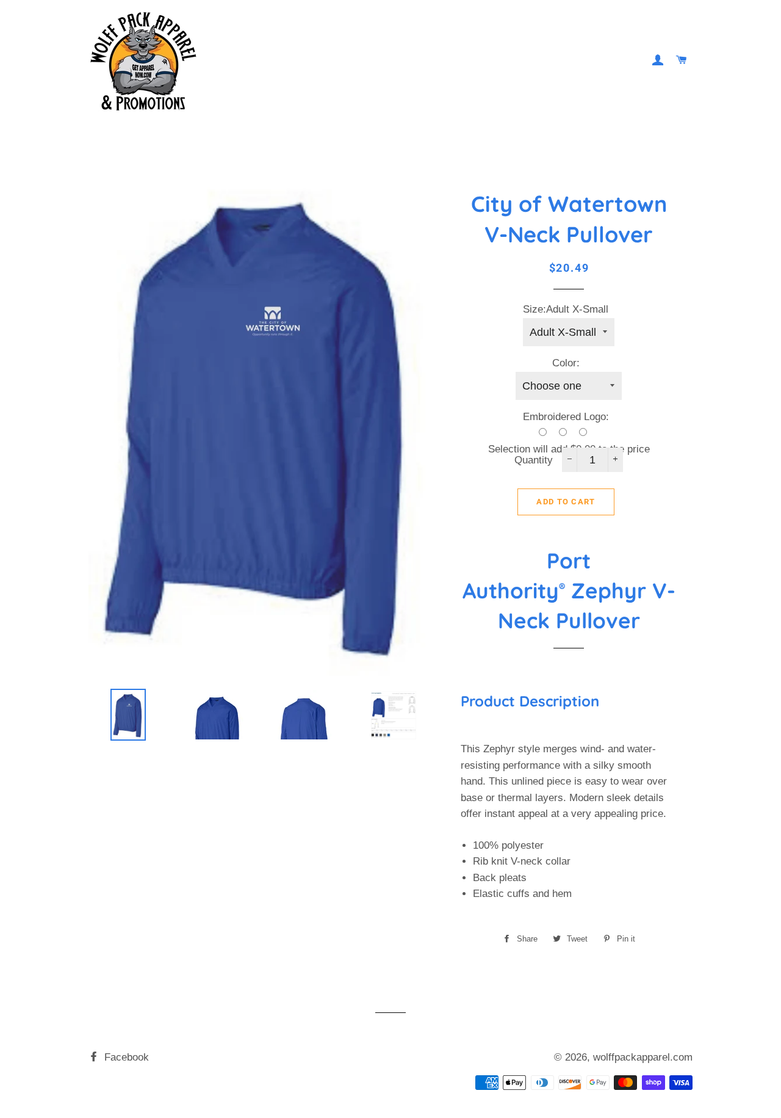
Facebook (125, 1057)
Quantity (533, 460)
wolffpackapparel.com (643, 1057)
